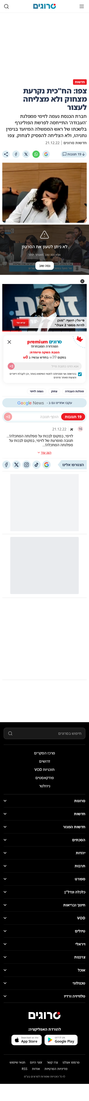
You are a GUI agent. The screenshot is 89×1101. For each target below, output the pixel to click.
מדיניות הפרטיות (55, 1069)
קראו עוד (21, 322)
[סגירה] (9, 342)
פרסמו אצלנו (71, 1062)
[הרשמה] (11, 366)
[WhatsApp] (36, 154)
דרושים (44, 761)
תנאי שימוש (17, 1062)
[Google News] (46, 465)
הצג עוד (46, 452)
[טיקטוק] (36, 465)
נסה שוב (44, 265)
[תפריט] (81, 6)
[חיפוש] (6, 6)
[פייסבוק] (6, 465)
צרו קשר (52, 1062)
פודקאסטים (44, 777)
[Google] (46, 154)
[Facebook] (16, 154)
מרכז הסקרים (44, 753)
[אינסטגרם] (26, 465)
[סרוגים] (44, 1015)
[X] (26, 154)
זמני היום (36, 1062)
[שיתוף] (6, 154)
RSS (24, 1069)
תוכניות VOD (44, 769)
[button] (82, 281)
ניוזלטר (44, 785)
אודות (36, 1069)
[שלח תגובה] (8, 417)
